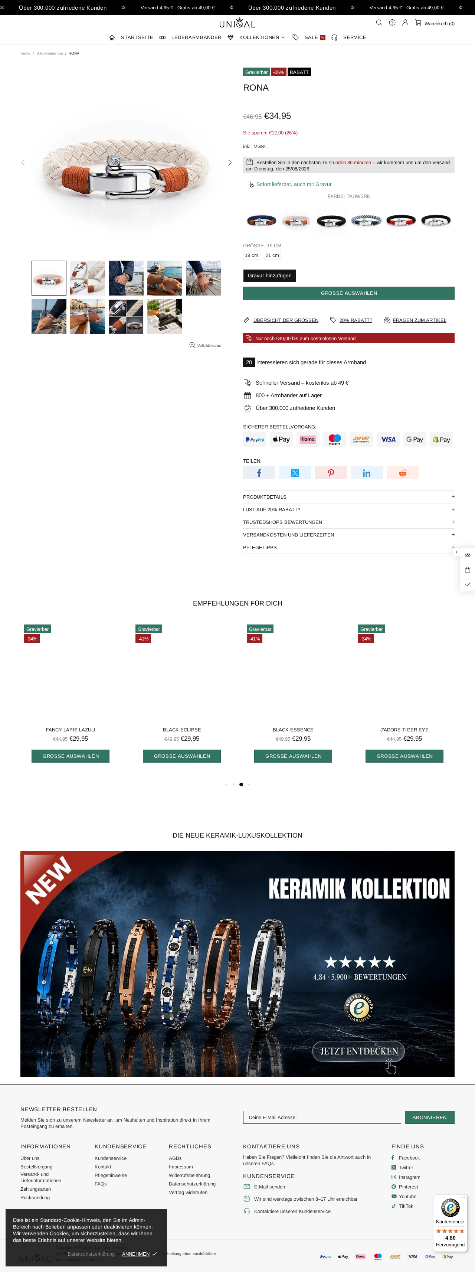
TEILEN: (252, 461)
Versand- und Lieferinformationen (40, 1177)
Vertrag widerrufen (188, 1192)
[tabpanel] (70, 700)
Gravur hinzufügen (270, 275)
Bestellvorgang (36, 1167)
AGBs (175, 1158)
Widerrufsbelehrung (189, 1175)
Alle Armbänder (50, 53)
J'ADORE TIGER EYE (404, 730)
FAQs (101, 1184)
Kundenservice (111, 1158)
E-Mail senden (269, 1187)
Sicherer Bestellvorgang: (280, 427)
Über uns (30, 1158)
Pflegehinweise (111, 1175)
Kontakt (103, 1167)
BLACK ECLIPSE (182, 730)
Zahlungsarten (35, 1189)
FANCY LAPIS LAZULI (70, 730)
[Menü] (463, 1198)
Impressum (181, 1167)
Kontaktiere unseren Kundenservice (292, 1211)
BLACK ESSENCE (293, 730)
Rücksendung (35, 1197)
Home (25, 53)
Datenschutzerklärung (192, 1184)
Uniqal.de (237, 22)
